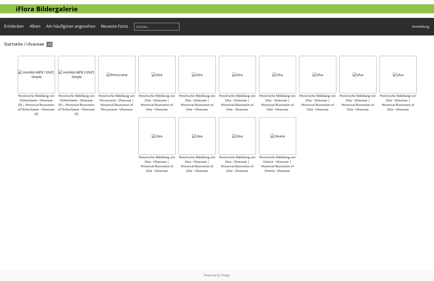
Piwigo (225, 275)
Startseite (13, 44)
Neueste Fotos (114, 26)
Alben (35, 26)
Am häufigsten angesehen (70, 26)
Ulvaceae (35, 44)
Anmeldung (420, 26)
